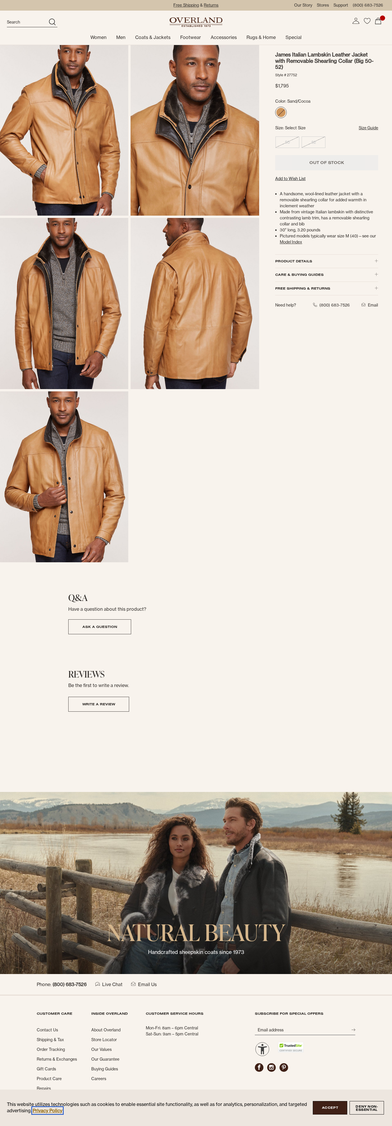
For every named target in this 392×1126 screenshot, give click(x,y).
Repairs (44, 1088)
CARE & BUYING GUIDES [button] (299, 274)
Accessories (224, 37)
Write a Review (98, 704)
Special (294, 37)
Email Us (147, 984)
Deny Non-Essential (367, 1108)
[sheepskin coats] (196, 882)
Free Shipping (186, 5)
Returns (211, 5)
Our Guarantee (105, 1059)
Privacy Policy (47, 1110)
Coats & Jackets (152, 37)
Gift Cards (46, 1069)
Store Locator (104, 1039)
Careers (98, 1078)
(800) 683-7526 (368, 5)
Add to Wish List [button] (290, 178)
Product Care (49, 1078)
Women (98, 37)
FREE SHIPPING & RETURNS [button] (302, 288)
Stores (323, 5)
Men (120, 37)
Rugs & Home (261, 37)
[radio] (281, 112)
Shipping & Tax (50, 1039)
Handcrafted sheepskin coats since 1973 (196, 952)
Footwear (190, 37)
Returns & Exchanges (57, 1059)
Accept (330, 1108)
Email (373, 305)
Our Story (303, 5)
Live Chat (112, 984)
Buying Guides (104, 1069)
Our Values (101, 1049)
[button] (356, 21)
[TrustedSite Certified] (291, 1047)
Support (340, 5)
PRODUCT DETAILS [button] (293, 261)
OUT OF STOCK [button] (326, 162)
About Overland (106, 1030)
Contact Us (47, 1030)
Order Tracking (51, 1049)
